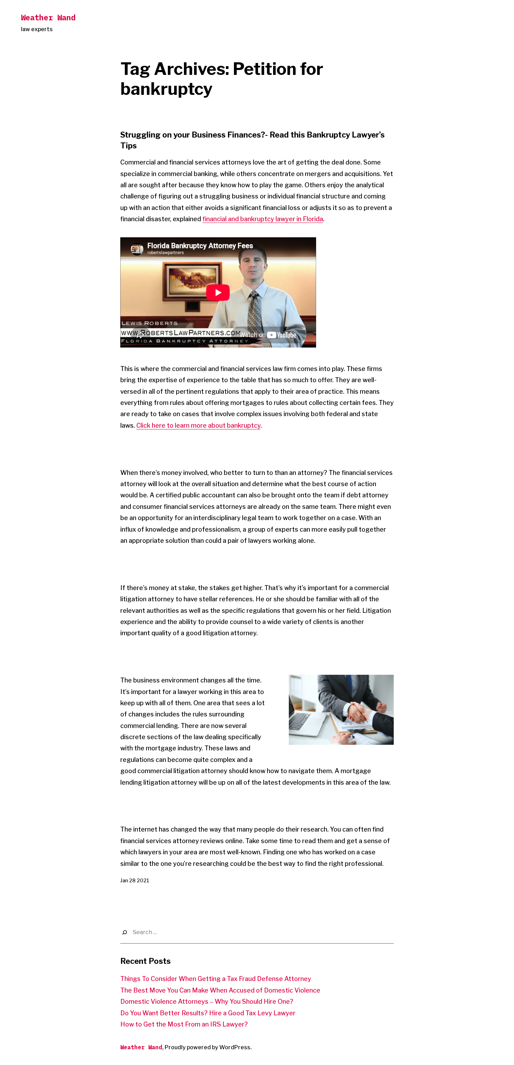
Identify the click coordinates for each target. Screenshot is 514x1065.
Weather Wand (48, 17)
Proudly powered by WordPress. (208, 1047)
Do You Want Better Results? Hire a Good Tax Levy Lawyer (207, 1013)
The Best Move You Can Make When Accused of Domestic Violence (220, 990)
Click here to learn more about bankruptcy (198, 425)
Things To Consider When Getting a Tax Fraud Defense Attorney (215, 978)
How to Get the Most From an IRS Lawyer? (184, 1024)
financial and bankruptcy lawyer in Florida (262, 219)
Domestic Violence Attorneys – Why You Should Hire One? (206, 1001)
